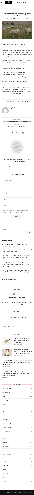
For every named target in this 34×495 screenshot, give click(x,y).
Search (4, 229)
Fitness (17, 415)
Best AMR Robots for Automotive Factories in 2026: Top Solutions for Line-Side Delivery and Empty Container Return (15, 264)
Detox (18, 435)
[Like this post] (20, 101)
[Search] (32, 2)
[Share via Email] (27, 101)
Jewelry (17, 450)
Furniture (17, 419)
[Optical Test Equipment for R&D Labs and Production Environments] (7, 341)
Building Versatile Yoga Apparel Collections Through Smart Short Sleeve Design (23, 351)
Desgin (17, 404)
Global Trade (17, 423)
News (17, 469)
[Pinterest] (23, 2)
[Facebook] (17, 2)
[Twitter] (19, 2)
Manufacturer (17, 454)
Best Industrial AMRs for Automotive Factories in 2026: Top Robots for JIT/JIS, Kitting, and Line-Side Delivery (16, 257)
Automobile (17, 392)
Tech (17, 477)
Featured (17, 412)
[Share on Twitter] (23, 101)
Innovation (17, 446)
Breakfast (18, 431)
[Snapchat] (29, 2)
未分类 (17, 481)
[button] (3, 151)
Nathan (15, 18)
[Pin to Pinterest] (25, 101)
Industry (17, 442)
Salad (18, 438)
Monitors (17, 465)
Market (17, 458)
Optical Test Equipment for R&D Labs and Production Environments (22, 340)
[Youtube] (25, 2)
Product (17, 473)
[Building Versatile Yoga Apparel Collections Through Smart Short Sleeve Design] (7, 352)
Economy (17, 408)
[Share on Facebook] (22, 101)
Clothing (17, 400)
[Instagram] (21, 2)
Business (17, 396)
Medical (17, 462)
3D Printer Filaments (17, 388)
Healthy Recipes (17, 427)
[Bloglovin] (27, 2)
